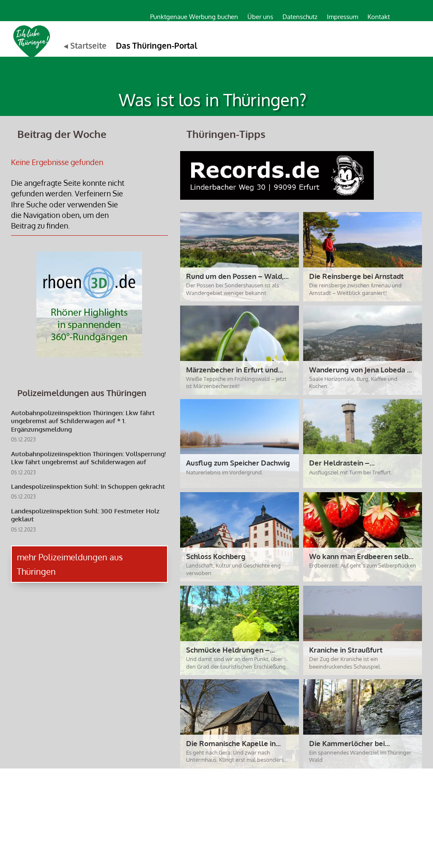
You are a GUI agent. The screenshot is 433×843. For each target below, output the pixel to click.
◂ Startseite (85, 45)
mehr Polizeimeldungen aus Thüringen (70, 564)
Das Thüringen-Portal (156, 45)
